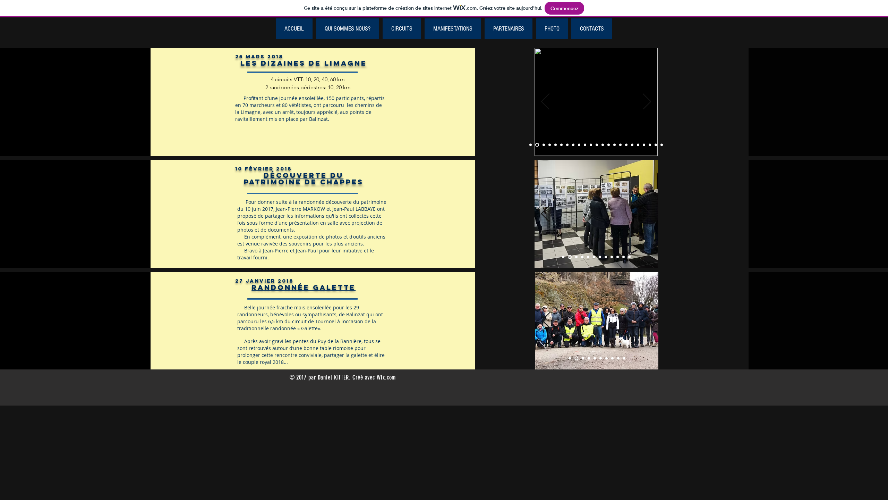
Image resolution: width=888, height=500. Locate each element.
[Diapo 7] (606, 358)
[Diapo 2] (537, 145)
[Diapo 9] (618, 358)
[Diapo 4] (589, 358)
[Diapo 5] (595, 358)
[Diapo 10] (624, 358)
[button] (402, 28)
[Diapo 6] (600, 358)
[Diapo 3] (583, 358)
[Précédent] (545, 102)
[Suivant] (647, 102)
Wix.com (386, 377)
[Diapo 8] (612, 358)
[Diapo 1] (530, 145)
